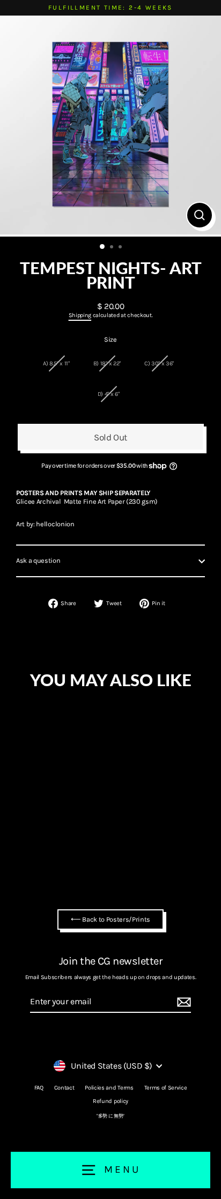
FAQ (38, 1087)
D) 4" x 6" (109, 394)
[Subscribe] (182, 1002)
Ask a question (38, 560)
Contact (64, 1087)
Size (110, 339)
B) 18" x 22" (107, 363)
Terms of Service (165, 1087)
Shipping (80, 315)
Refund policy (110, 1101)
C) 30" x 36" (159, 363)
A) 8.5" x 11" (56, 363)
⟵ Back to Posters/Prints (110, 919)
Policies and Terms (109, 1087)
